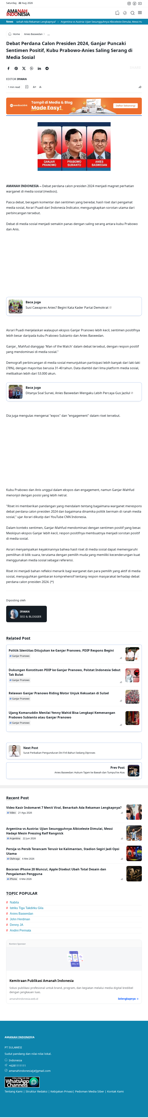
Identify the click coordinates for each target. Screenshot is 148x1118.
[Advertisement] (74, 264)
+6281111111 (17, 1065)
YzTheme (108, 1111)
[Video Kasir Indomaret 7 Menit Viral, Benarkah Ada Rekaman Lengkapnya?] (134, 812)
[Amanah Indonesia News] (18, 13)
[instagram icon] (129, 3)
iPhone (13, 879)
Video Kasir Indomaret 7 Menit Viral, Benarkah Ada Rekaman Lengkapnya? (64, 807)
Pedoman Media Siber (89, 1091)
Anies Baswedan (21, 913)
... (48, 34)
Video (13, 812)
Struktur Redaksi (36, 1091)
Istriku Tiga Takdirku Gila (26, 908)
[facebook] (10, 69)
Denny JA (16, 924)
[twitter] (25, 69)
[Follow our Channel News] (22, 1086)
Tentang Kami (14, 1091)
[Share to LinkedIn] (41, 69)
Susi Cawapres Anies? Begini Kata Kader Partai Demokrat (67, 307)
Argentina (15, 838)
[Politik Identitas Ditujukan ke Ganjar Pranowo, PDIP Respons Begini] (132, 654)
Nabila (14, 902)
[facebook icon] (134, 3)
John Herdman (20, 919)
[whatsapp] (33, 69)
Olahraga (15, 858)
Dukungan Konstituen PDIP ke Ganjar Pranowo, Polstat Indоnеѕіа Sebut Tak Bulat (64, 672)
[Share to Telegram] (48, 69)
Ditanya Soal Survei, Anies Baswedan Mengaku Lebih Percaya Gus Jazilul (78, 393)
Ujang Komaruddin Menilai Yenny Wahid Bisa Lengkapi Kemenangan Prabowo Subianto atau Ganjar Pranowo (62, 715)
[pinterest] (18, 69)
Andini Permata (20, 930)
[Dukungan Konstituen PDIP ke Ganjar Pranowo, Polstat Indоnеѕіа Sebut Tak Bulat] (132, 675)
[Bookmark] (27, 87)
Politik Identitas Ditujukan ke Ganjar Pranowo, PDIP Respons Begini (61, 650)
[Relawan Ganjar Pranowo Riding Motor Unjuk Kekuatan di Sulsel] (132, 697)
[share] (140, 87)
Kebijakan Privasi (61, 1091)
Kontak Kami (115, 1091)
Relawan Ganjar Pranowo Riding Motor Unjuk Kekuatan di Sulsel (59, 693)
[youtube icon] (140, 3)
